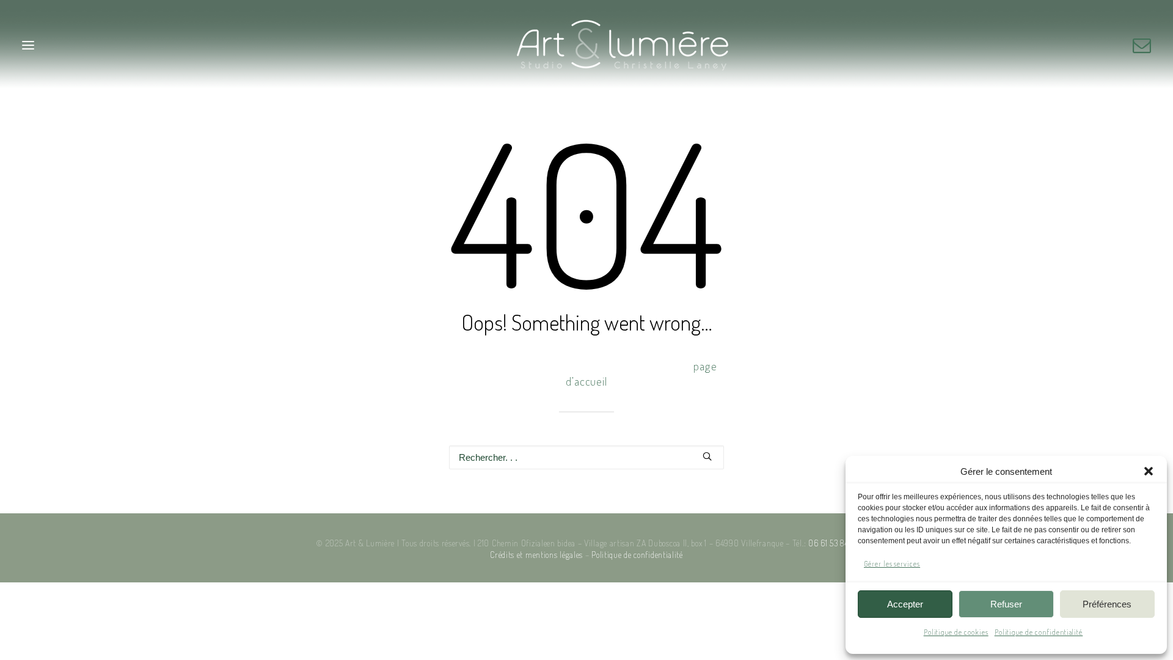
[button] (1148, 471)
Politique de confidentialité (1039, 632)
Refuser (1006, 604)
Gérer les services (892, 563)
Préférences (1107, 604)
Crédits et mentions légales (536, 554)
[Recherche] (586, 457)
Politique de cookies (956, 632)
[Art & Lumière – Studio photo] (587, 44)
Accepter (905, 604)
